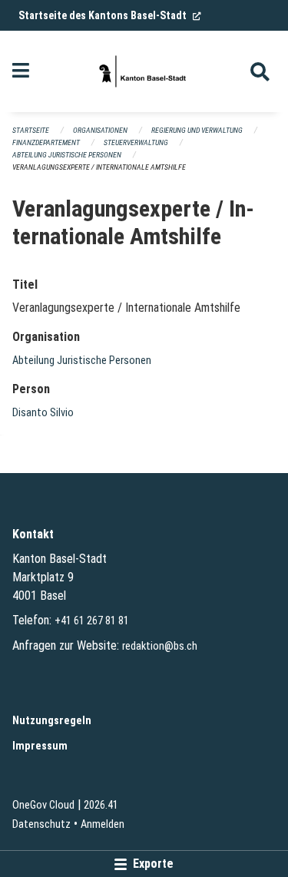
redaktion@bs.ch (159, 646)
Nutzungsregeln (51, 720)
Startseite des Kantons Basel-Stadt (109, 15)
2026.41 (101, 805)
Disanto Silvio (43, 412)
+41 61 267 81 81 (92, 620)
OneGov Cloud (43, 805)
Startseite (30, 130)
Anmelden (102, 824)
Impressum (40, 746)
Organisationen (100, 130)
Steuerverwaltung (136, 142)
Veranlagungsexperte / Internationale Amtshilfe (99, 167)
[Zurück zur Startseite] (143, 71)
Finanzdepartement (46, 142)
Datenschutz (41, 824)
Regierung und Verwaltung (197, 130)
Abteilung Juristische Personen (66, 155)
